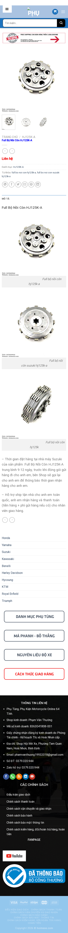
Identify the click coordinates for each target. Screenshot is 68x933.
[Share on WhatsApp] (5, 184)
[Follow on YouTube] (32, 777)
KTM (5, 586)
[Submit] (61, 23)
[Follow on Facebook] (6, 777)
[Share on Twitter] (18, 184)
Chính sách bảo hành (19, 815)
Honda (6, 538)
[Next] (60, 79)
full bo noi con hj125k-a (24, 172)
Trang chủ (10, 137)
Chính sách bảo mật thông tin (25, 822)
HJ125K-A (28, 137)
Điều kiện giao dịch (18, 794)
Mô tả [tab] (5, 198)
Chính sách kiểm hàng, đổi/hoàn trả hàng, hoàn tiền (36, 832)
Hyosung (7, 580)
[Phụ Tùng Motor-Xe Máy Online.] (33, 11)
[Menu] (63, 11)
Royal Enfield (10, 594)
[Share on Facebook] (12, 184)
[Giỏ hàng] (55, 12)
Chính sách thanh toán (20, 801)
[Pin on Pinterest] (31, 184)
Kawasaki (8, 559)
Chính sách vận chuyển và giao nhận (29, 808)
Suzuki (6, 552)
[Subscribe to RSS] (19, 777)
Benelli (6, 566)
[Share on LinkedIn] (38, 184)
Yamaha (6, 545)
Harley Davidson (12, 573)
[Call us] (13, 777)
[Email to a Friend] (25, 184)
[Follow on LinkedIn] (26, 777)
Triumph (7, 601)
